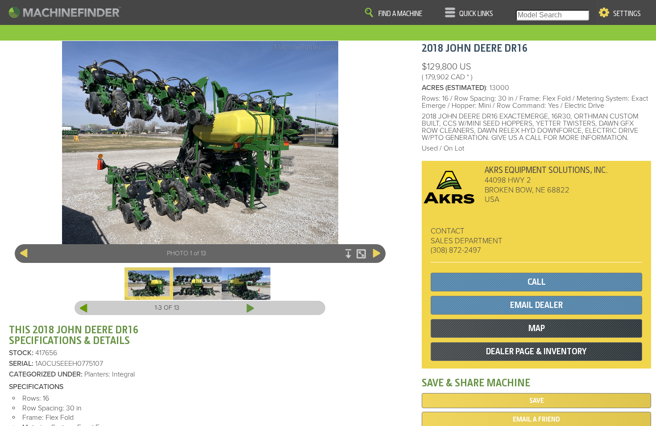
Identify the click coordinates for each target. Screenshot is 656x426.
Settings (627, 13)
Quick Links (476, 13)
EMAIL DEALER (536, 305)
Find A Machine (400, 13)
